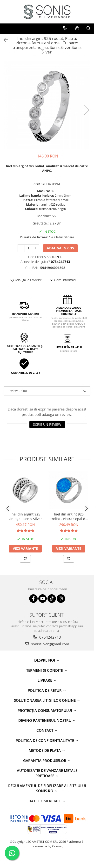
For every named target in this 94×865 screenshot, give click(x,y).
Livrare (45, 680)
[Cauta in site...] (88, 28)
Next (86, 110)
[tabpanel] (47, 105)
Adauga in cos (60, 248)
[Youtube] (42, 598)
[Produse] (6, 29)
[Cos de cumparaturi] (77, 28)
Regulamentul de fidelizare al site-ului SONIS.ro (47, 788)
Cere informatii (64, 280)
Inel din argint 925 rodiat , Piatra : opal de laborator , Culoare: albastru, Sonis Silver (68, 516)
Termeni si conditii (45, 670)
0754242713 (49, 637)
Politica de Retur (45, 690)
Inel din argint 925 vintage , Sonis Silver (25, 516)
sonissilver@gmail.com (49, 643)
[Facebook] (33, 598)
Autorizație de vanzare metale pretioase (47, 773)
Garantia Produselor (45, 760)
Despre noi (45, 660)
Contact (45, 730)
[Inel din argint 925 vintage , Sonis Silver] (25, 490)
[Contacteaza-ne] (65, 28)
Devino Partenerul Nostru (45, 720)
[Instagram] (61, 598)
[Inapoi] (3, 40)
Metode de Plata (45, 750)
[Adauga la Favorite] (25, 559)
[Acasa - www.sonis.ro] (47, 12)
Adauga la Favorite (28, 280)
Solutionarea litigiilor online (45, 700)
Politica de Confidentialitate (45, 740)
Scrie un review (47, 424)
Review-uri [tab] (17, 390)
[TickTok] (51, 598)
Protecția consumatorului (45, 710)
